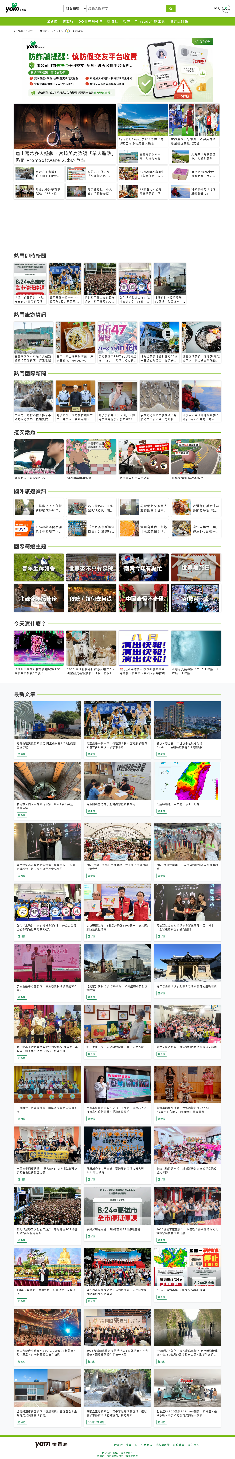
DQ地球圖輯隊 (90, 21)
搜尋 (126, 21)
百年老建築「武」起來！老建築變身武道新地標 (187, 986)
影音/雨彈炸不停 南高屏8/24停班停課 (181, 1290)
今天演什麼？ (30, 623)
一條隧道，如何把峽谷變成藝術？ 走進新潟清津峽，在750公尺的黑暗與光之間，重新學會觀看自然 (187, 1354)
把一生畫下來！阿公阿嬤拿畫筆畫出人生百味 (115, 1047)
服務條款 (146, 1445)
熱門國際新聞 (30, 373)
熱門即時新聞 (30, 255)
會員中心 (132, 1445)
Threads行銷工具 (150, 21)
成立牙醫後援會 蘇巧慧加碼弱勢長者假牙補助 (187, 1047)
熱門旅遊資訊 (30, 314)
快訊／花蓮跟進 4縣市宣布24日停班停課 (113, 1229)
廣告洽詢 (193, 1445)
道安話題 (25, 432)
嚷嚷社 (112, 21)
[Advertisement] (110, 226)
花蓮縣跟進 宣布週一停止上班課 (178, 804)
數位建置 (179, 1445)
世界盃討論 (179, 21)
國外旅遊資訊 (30, 491)
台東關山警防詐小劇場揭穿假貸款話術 (110, 804)
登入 (217, 8)
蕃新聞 (52, 21)
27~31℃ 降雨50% (67, 31)
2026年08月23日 (25, 31)
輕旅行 (68, 21)
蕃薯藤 (15, 8)
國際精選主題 (30, 546)
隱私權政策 (163, 1445)
